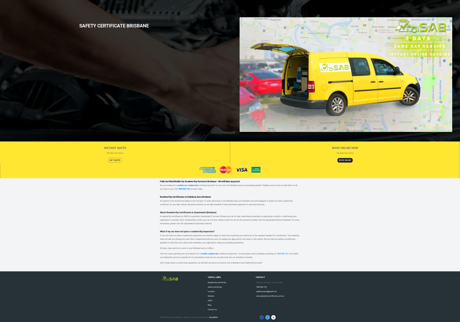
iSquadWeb (213, 317)
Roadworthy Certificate (217, 283)
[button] (261, 317)
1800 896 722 (282, 254)
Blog (209, 305)
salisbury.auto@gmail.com (266, 292)
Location (211, 292)
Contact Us (212, 310)
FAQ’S (210, 301)
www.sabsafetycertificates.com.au (270, 296)
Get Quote (115, 160)
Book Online (345, 160)
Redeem (211, 296)
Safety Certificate (215, 287)
